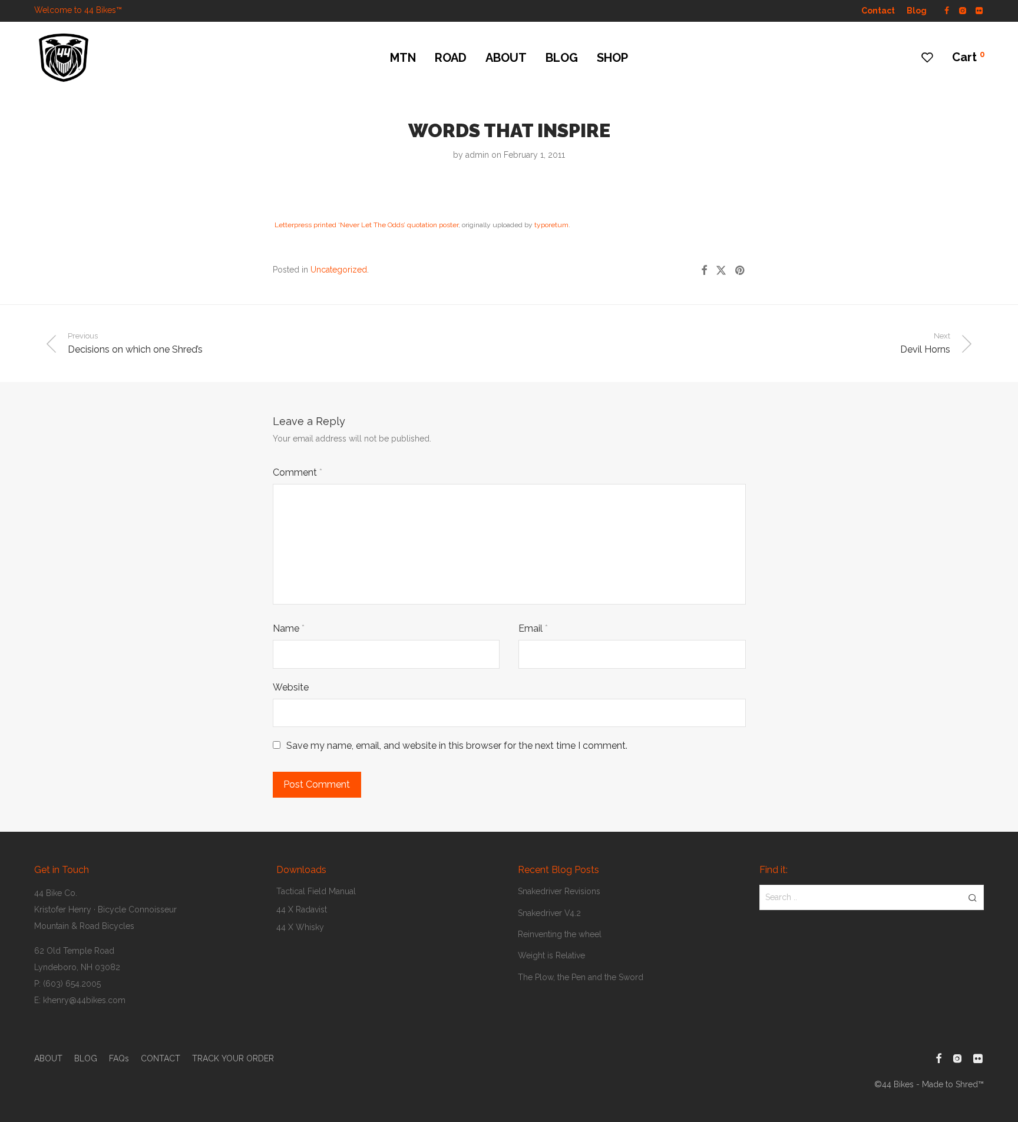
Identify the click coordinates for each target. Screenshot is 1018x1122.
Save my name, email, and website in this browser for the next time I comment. (456, 745)
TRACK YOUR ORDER (233, 1058)
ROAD (451, 58)
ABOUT (506, 58)
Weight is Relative (551, 955)
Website (291, 687)
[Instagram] (962, 10)
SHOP (612, 58)
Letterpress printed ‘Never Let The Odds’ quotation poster (366, 225)
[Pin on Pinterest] (740, 271)
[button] (973, 897)
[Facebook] (946, 10)
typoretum (551, 225)
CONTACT (160, 1058)
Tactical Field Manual (316, 891)
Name (289, 628)
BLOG (562, 58)
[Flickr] (980, 10)
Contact (878, 10)
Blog (917, 10)
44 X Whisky (300, 927)
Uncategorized (338, 269)
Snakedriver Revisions (559, 891)
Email (533, 628)
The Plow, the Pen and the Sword (580, 977)
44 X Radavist (301, 909)
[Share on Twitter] (721, 271)
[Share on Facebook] (704, 271)
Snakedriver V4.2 (549, 913)
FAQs (119, 1058)
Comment (297, 472)
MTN (403, 58)
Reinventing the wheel (559, 934)
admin (477, 155)
